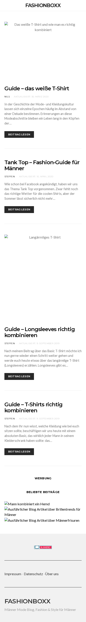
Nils (7, 96)
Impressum (12, 574)
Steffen (9, 176)
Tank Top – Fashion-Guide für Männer (41, 165)
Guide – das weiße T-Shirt (36, 88)
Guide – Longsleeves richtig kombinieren (39, 332)
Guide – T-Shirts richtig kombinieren (33, 407)
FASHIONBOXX (43, 5)
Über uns (52, 574)
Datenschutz (33, 574)
